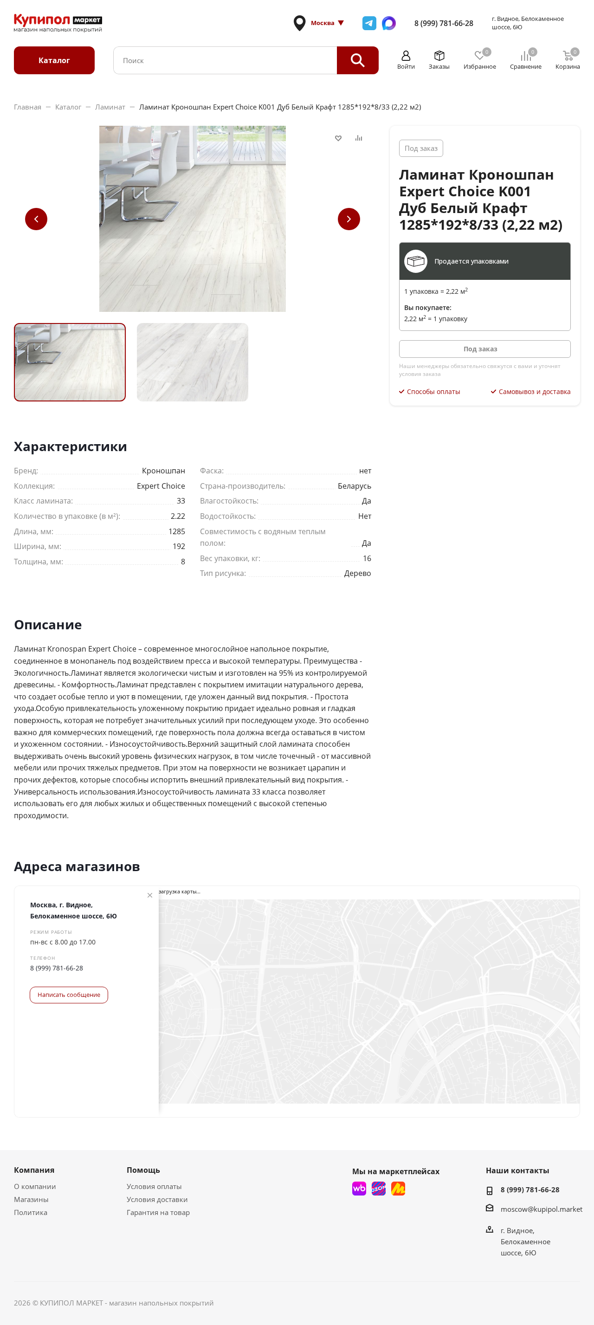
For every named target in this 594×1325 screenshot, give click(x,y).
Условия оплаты (154, 1186)
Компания (34, 1170)
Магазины (31, 1199)
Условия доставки (157, 1199)
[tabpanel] (70, 362)
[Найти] (358, 60)
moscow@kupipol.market (541, 1209)
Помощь (143, 1170)
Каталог (54, 60)
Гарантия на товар (158, 1212)
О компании (35, 1186)
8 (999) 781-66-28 (443, 23)
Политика (30, 1212)
